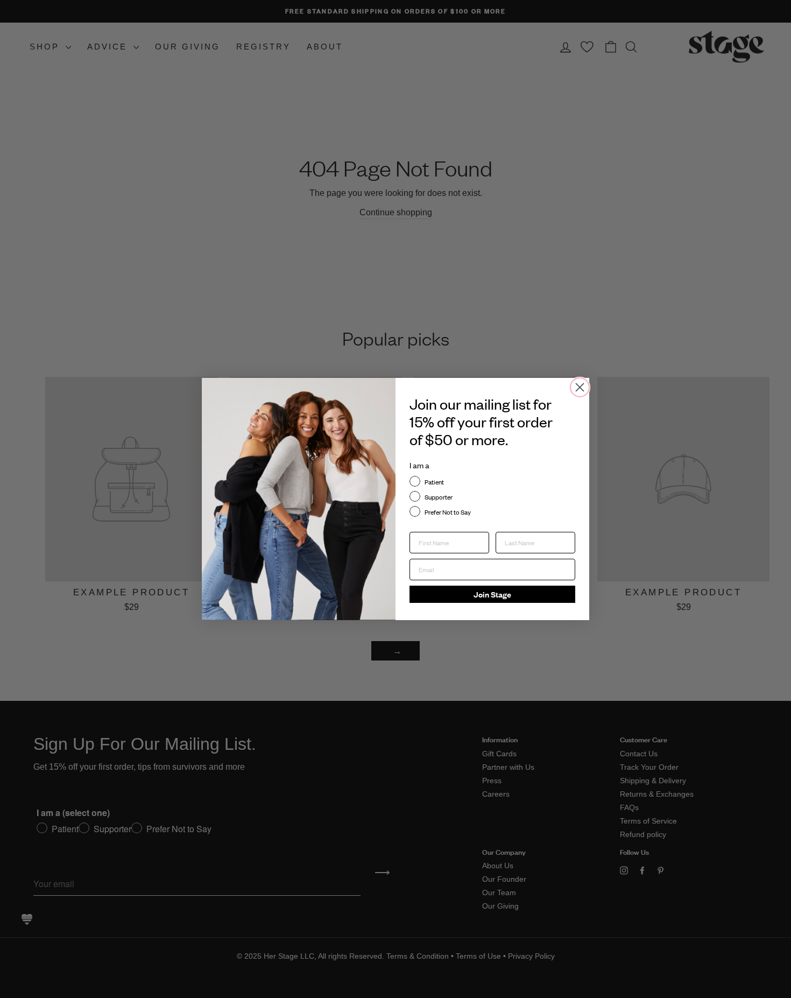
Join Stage (492, 594)
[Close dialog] (579, 387)
